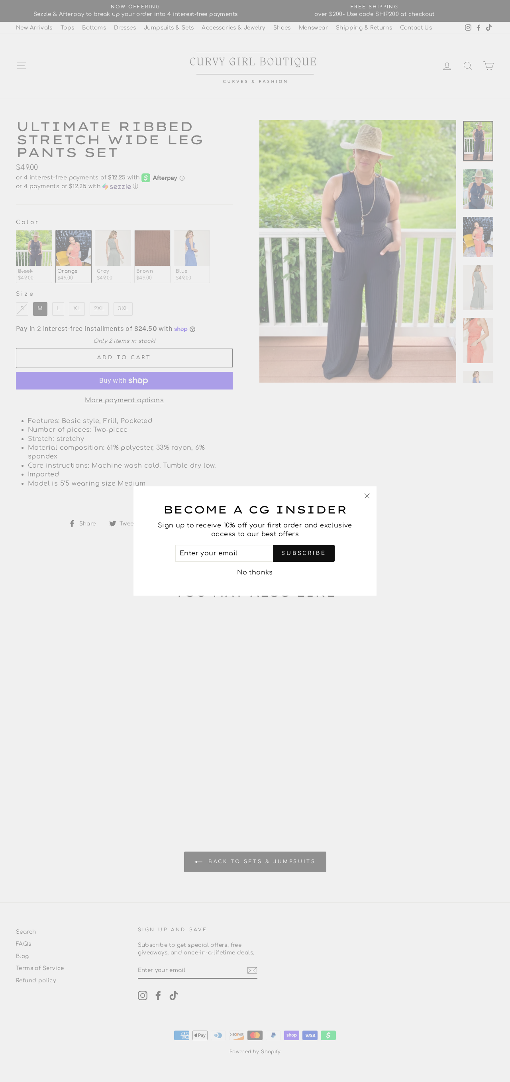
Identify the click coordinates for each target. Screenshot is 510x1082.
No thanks (255, 572)
